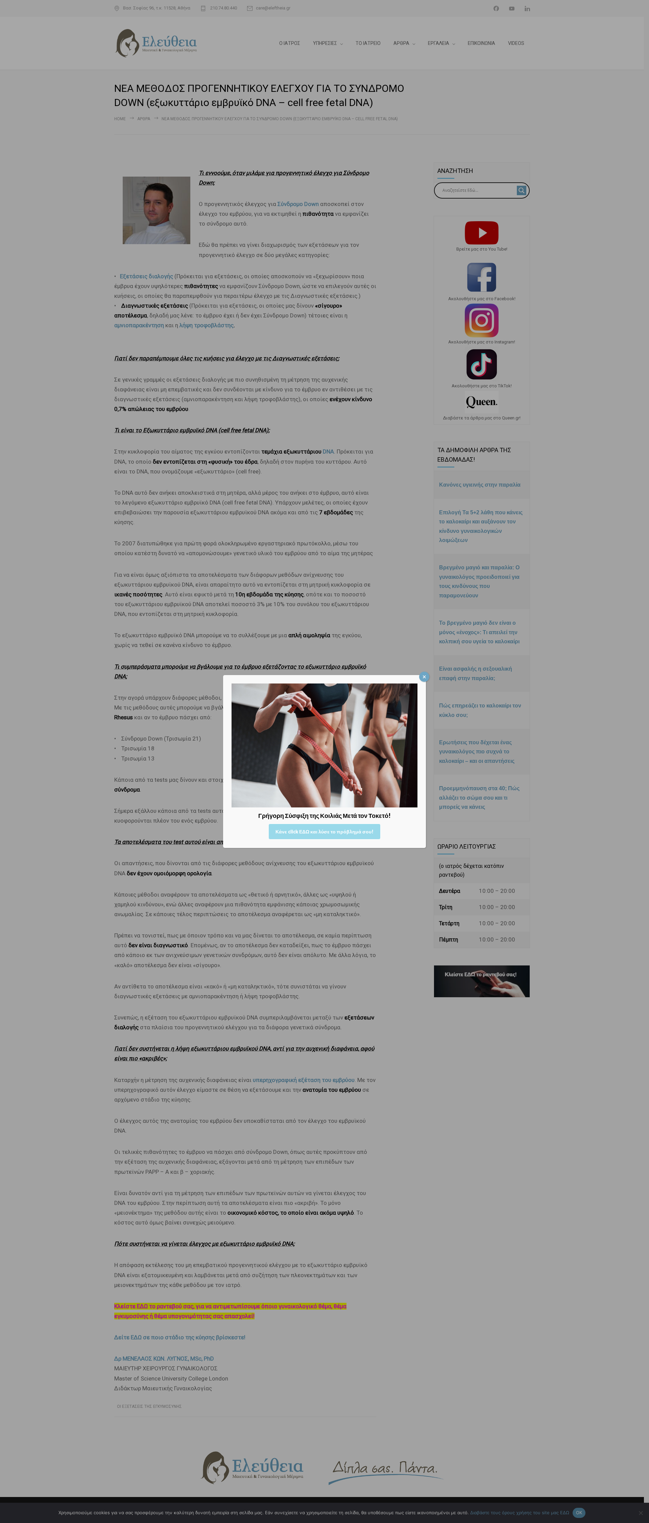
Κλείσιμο (424, 677)
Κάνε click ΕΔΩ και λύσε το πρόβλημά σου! (324, 831)
